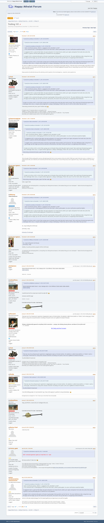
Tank (11, 77)
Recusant (13, 314)
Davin (12, 36)
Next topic (93, 27)
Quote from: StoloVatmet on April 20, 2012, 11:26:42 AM (35, 451)
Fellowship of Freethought (27, 232)
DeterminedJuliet (15, 118)
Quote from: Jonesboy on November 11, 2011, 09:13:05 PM (36, 38)
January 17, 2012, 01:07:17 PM (28, 374)
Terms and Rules (90, 521)
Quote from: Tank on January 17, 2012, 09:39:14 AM (35, 377)
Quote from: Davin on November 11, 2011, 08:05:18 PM (36, 42)
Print (94, 31)
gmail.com (93, 11)
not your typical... (15, 165)
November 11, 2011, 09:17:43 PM (28, 35)
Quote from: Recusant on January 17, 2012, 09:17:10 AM (35, 350)
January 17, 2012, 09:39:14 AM (28, 347)
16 (26, 31)
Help (85, 521)
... (19, 31)
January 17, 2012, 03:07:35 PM (28, 400)
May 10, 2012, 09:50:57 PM (27, 477)
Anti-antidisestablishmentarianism (14, 479)
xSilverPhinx (14, 280)
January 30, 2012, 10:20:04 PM (28, 427)
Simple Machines (16, 521)
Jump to (76, 512)
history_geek (14, 448)
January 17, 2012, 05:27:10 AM (28, 266)
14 (22, 31)
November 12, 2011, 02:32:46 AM (28, 236)
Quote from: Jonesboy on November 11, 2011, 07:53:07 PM (38, 46)
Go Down (10, 31)
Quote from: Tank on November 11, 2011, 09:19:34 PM (35, 121)
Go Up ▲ (96, 521)
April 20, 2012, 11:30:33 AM (27, 448)
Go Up (9, 506)
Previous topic (86, 27)
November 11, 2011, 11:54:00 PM (28, 118)
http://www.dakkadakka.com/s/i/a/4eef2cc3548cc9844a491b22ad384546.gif (70, 467)
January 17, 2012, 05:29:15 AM (28, 280)
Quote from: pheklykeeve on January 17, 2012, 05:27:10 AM (36, 283)
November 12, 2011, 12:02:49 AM (28, 165)
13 (20, 31)
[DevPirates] (9, 53)
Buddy (12, 374)
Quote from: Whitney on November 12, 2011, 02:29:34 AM (36, 239)
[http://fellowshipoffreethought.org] (9, 217)
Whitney (12, 194)
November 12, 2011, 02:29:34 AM (28, 194)
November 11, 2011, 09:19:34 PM (28, 76)
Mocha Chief (14, 427)
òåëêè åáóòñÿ (25, 270)
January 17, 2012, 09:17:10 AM (28, 313)
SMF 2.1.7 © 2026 (9, 521)
